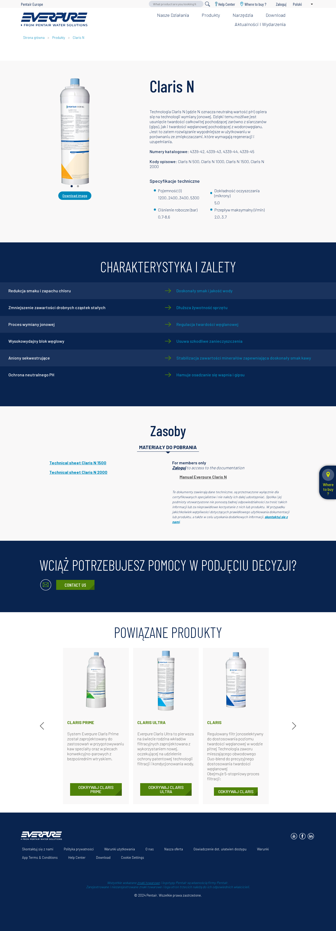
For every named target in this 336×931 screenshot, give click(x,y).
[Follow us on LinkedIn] (311, 836)
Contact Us (75, 585)
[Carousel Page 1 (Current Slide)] (72, 186)
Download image (74, 196)
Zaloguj (179, 467)
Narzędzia (243, 15)
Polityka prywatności (79, 849)
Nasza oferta (173, 849)
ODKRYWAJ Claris (236, 791)
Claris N (78, 37)
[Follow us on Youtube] (294, 836)
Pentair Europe (32, 4)
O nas (149, 849)
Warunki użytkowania (119, 849)
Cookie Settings (132, 857)
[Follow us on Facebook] (302, 836)
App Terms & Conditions (40, 857)
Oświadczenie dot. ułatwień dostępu (219, 849)
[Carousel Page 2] (78, 186)
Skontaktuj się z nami (37, 849)
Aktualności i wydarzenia (260, 24)
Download (276, 15)
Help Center (226, 4)
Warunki (263, 849)
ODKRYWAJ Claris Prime (96, 789)
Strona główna (34, 37)
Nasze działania (173, 15)
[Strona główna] (54, 19)
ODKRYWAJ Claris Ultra (166, 789)
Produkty (211, 15)
